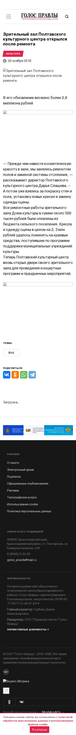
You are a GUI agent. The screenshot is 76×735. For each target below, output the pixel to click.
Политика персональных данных (29, 511)
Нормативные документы (26, 629)
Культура (13, 53)
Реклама (13, 490)
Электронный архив (20, 470)
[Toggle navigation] (8, 16)
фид (11, 352)
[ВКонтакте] (6, 374)
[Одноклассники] (15, 374)
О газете (13, 463)
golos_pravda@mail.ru (21, 560)
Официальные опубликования (27, 483)
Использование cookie (22, 504)
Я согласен (39, 729)
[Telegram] (32, 374)
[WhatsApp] (23, 374)
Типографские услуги (22, 497)
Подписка (14, 476)
